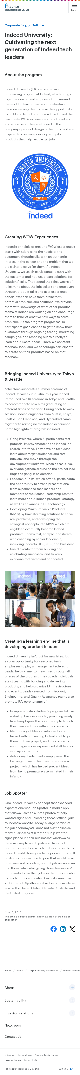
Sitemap (10, 1054)
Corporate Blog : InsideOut (43, 970)
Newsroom (13, 1025)
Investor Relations (19, 1013)
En (71, 1068)
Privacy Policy (13, 1059)
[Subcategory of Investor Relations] (72, 1013)
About (19, 970)
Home (8, 970)
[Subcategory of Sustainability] (72, 1000)
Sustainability (15, 1000)
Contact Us (13, 1036)
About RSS (30, 1059)
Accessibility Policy (46, 1054)
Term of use (25, 1054)
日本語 (62, 1068)
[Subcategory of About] (72, 987)
